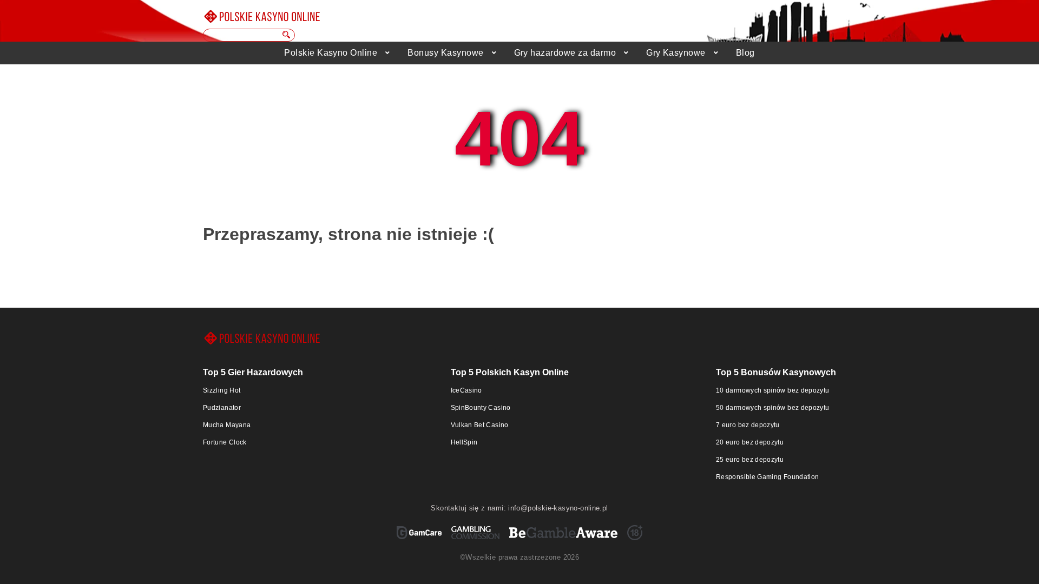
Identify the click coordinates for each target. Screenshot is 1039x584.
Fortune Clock (225, 442)
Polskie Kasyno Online (330, 52)
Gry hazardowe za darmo (565, 52)
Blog (745, 52)
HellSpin (464, 442)
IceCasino (466, 390)
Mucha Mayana (227, 425)
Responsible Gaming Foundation (767, 477)
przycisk (287, 34)
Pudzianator (222, 408)
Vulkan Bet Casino (480, 425)
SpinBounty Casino (481, 408)
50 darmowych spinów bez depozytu (773, 408)
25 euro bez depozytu (750, 459)
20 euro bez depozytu (750, 442)
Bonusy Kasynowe (445, 52)
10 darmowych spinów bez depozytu (773, 390)
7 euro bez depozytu (748, 425)
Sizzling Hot (221, 390)
